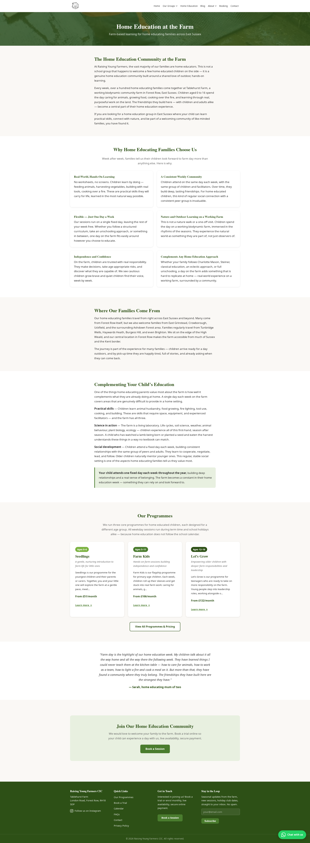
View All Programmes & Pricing (155, 626)
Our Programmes (123, 797)
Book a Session (155, 749)
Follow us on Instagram (88, 810)
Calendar (119, 808)
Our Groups (169, 5)
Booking (223, 5)
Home (157, 5)
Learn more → (83, 605)
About (211, 5)
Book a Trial (120, 802)
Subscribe (210, 821)
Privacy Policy (121, 825)
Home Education (189, 5)
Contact (235, 5)
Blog (202, 5)
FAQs (117, 814)
